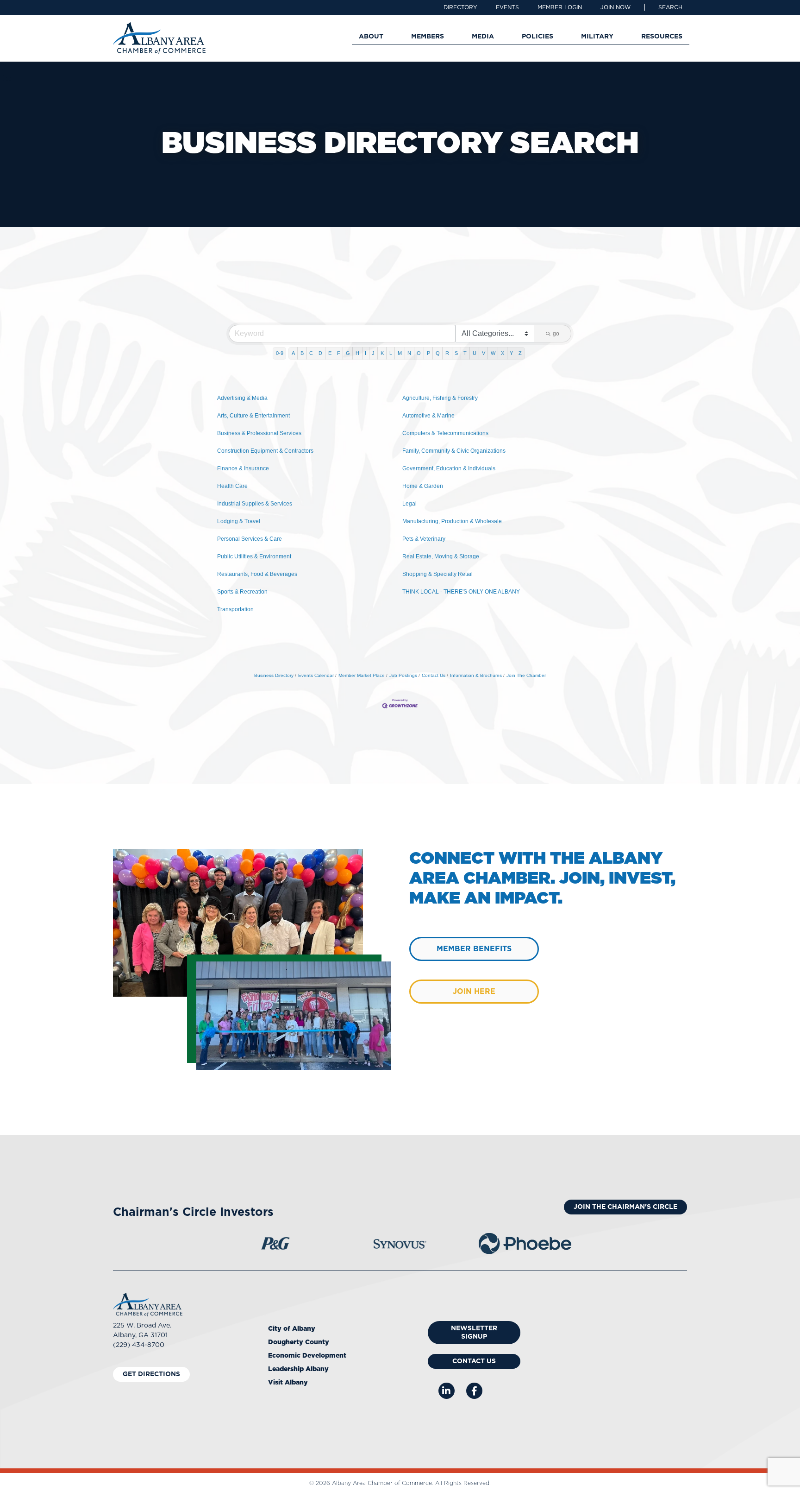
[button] (670, 7)
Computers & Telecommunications (445, 433)
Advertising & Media (242, 398)
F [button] (338, 353)
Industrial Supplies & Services (254, 503)
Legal (409, 503)
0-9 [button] (279, 353)
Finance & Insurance (243, 468)
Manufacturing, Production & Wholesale (452, 521)
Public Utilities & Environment (254, 556)
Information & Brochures (476, 675)
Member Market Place (361, 675)
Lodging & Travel (238, 521)
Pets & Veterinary (423, 539)
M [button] (400, 353)
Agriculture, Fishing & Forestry (440, 398)
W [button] (493, 353)
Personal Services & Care (249, 539)
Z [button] (520, 353)
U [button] (474, 353)
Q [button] (438, 353)
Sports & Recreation (242, 591)
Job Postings (403, 675)
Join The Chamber (526, 675)
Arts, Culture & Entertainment (253, 415)
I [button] (365, 353)
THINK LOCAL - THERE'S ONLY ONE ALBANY (461, 591)
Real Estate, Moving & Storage (440, 556)
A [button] (293, 353)
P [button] (428, 353)
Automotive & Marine (428, 415)
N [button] (409, 353)
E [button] (329, 353)
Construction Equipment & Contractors (265, 451)
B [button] (302, 353)
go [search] (556, 333)
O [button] (419, 353)
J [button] (373, 353)
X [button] (502, 353)
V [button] (483, 353)
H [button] (357, 353)
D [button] (320, 353)
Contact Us (433, 675)
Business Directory (274, 675)
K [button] (382, 353)
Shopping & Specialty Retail (437, 574)
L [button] (390, 353)
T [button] (465, 353)
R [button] (447, 353)
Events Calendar (316, 675)
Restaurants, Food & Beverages (257, 574)
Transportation (235, 609)
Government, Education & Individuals (448, 468)
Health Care (232, 486)
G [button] (348, 353)
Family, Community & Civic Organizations (454, 451)
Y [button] (511, 353)
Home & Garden (422, 486)
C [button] (311, 353)
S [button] (456, 353)
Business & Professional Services (259, 433)
